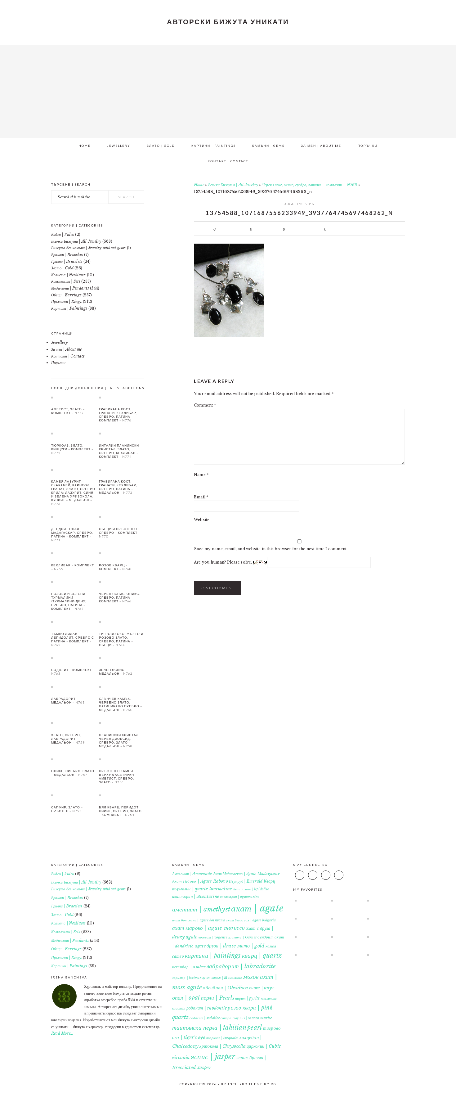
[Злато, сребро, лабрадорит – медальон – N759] (73, 722)
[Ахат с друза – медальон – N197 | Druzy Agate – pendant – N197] (346, 900)
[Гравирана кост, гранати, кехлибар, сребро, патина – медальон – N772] (121, 469)
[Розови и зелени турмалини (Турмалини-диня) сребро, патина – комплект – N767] (73, 581)
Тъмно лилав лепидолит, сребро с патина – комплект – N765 (72, 639)
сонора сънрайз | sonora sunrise (246, 1018)
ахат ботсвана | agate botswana (198, 920)
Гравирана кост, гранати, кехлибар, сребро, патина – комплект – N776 (118, 414)
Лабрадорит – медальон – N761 (68, 700)
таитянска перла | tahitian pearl (217, 1027)
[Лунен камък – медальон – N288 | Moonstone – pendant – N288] (310, 936)
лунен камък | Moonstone (222, 978)
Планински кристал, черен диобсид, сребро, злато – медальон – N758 (119, 740)
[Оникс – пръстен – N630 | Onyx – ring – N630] (310, 900)
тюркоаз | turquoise (222, 1038)
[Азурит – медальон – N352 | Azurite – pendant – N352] (310, 918)
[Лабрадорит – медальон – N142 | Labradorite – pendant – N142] (382, 936)
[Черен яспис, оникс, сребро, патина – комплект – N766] (121, 581)
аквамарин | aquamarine (239, 897)
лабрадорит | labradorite (241, 966)
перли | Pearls (217, 998)
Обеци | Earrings (66, 295)
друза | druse (221, 945)
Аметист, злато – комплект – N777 (68, 411)
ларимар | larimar (186, 978)
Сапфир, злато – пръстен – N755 (67, 809)
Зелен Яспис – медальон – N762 (115, 671)
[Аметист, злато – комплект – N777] (73, 397)
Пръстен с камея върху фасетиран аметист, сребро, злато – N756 (116, 776)
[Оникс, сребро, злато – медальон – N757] (73, 759)
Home (199, 184)
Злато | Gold (62, 268)
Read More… (62, 1033)
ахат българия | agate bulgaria (251, 920)
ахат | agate (257, 908)
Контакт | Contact (67, 356)
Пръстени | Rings (66, 301)
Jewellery (59, 342)
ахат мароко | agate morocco (208, 927)
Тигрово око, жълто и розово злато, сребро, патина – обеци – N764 (121, 639)
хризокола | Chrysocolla (222, 1046)
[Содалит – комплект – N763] (73, 657)
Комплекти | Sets (65, 281)
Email (201, 497)
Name (201, 474)
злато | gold (250, 946)
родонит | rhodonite (206, 1008)
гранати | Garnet (242, 937)
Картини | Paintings (69, 308)
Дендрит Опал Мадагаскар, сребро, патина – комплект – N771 (72, 534)
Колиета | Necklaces (68, 274)
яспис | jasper (213, 1056)
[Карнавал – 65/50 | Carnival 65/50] (346, 936)
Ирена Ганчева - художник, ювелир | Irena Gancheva (228, 89)
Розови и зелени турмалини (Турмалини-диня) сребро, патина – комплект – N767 (69, 601)
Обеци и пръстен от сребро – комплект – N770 (119, 532)
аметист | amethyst (201, 909)
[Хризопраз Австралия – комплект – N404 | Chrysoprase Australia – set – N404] (346, 954)
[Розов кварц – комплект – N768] (121, 553)
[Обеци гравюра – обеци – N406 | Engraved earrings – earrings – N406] (382, 954)
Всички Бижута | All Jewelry (233, 184)
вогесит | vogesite (213, 937)
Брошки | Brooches (67, 254)
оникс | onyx (261, 988)
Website (202, 519)
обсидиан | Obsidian (225, 988)
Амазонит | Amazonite (192, 873)
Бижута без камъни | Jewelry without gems (88, 247)
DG (273, 1084)
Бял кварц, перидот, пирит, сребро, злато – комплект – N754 (120, 810)
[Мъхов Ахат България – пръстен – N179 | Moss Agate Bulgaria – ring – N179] (310, 954)
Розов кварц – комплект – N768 (115, 567)
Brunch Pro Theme (242, 1084)
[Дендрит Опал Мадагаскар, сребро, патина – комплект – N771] (73, 516)
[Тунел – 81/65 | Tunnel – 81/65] (382, 918)
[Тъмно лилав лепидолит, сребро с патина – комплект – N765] (73, 621)
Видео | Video (62, 234)
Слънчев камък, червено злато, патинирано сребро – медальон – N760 (120, 704)
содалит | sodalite (204, 1018)
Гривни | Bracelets (66, 261)
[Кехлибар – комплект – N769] (73, 553)
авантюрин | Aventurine (195, 896)
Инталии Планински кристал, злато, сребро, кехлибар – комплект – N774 (119, 450)
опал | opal (186, 997)
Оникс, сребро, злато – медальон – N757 (72, 772)
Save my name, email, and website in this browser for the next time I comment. (270, 548)
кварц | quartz (262, 955)
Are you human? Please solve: (223, 562)
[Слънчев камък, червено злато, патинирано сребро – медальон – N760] (121, 686)
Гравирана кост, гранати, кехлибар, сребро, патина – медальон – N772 (118, 486)
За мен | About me (66, 349)
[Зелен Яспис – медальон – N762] (121, 657)
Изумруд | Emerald (245, 881)
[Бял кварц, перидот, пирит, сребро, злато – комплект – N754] (121, 795)
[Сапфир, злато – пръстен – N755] (73, 795)
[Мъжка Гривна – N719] (382, 900)
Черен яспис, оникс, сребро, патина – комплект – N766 (309, 184)
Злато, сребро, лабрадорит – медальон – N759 (68, 738)
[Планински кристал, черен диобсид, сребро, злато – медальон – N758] (121, 722)
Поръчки (58, 362)
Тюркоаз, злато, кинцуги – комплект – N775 (72, 449)
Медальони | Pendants (70, 288)
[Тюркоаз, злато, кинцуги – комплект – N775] (73, 433)
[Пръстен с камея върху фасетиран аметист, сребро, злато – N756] (121, 759)
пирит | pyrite (247, 998)
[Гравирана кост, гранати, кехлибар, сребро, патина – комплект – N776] (121, 397)
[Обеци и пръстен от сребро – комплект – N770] (121, 516)
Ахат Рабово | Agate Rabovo (200, 881)
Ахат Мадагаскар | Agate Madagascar (246, 873)
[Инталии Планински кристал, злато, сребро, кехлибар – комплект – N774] (121, 433)
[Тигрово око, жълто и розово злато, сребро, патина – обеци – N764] (121, 621)
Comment (205, 405)
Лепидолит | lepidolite (251, 889)
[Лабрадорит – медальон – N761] (73, 686)
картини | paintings (213, 955)
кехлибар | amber (189, 966)
